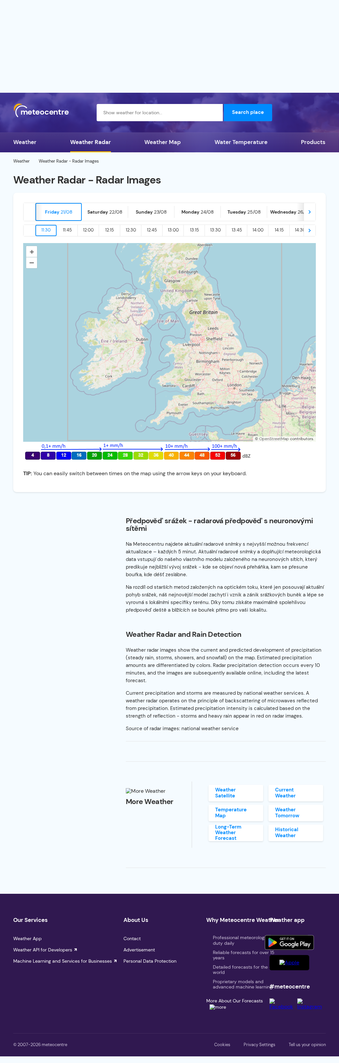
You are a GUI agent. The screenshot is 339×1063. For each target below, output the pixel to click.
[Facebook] (283, 1006)
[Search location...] (214, 112)
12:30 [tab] (131, 230)
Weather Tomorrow (287, 812)
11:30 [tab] (46, 230)
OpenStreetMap (274, 438)
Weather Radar (90, 142)
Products (313, 142)
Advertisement (139, 950)
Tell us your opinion (307, 1044)
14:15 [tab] (279, 230)
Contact (132, 938)
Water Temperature (241, 142)
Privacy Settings (259, 1044)
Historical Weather (286, 832)
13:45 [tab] (237, 230)
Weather (24, 142)
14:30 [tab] (300, 230)
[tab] (58, 212)
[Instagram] (311, 1006)
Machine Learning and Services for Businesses (62, 961)
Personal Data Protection (149, 961)
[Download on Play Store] (289, 942)
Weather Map (162, 142)
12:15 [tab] (109, 230)
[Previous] (29, 212)
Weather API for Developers (42, 950)
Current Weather (285, 792)
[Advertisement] (169, 46)
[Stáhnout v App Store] (289, 962)
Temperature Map (231, 812)
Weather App (27, 938)
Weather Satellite (225, 792)
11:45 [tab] (67, 230)
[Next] (309, 212)
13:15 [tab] (194, 230)
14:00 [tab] (258, 230)
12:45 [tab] (152, 230)
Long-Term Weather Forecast (228, 833)
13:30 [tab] (215, 230)
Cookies (222, 1044)
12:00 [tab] (88, 230)
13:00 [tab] (173, 230)
